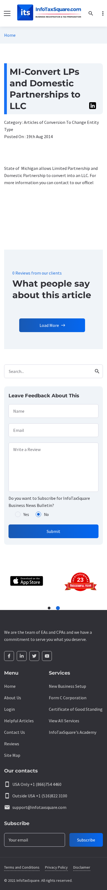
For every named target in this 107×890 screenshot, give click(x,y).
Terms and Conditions (22, 867)
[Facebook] (9, 656)
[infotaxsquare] (49, 13)
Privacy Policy (56, 867)
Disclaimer (81, 867)
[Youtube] (47, 656)
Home (10, 35)
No (46, 514)
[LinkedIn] (22, 656)
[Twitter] (34, 656)
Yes (26, 514)
